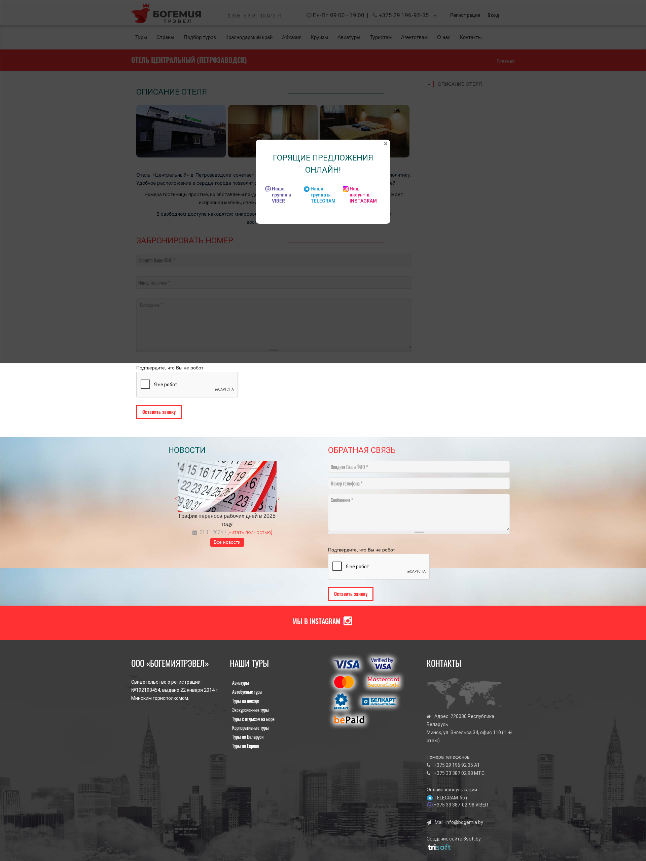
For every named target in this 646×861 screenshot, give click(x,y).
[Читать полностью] (249, 532)
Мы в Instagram (316, 621)
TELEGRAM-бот (451, 797)
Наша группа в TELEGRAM (323, 195)
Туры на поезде (245, 700)
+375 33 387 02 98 (453, 773)
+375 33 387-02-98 (454, 805)
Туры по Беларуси (247, 736)
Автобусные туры (247, 691)
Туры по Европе (245, 745)
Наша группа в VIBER (281, 195)
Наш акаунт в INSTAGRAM (363, 195)
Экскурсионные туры (250, 709)
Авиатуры (240, 682)
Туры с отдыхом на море (253, 718)
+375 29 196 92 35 (453, 765)
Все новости (227, 542)
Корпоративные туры (250, 727)
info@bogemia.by (464, 822)
